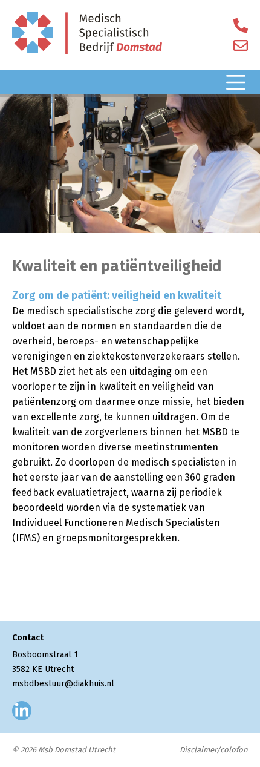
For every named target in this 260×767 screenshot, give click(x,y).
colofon (234, 749)
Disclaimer (198, 749)
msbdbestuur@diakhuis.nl (63, 684)
